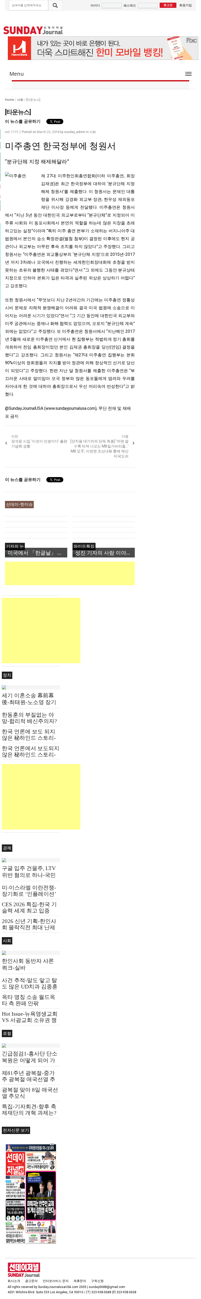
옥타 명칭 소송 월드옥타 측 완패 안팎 (28, 1000)
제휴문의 (80, 1281)
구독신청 (97, 1281)
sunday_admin (74, 132)
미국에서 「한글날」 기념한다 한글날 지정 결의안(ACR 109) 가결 (37, 552)
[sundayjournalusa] (33, 30)
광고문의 (31, 1281)
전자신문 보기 (16, 1130)
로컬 (7, 1033)
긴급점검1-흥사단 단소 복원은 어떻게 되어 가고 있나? (29, 1060)
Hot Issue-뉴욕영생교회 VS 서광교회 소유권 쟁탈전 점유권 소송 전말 (30, 1020)
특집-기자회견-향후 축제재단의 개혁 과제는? (29, 1109)
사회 (20, 99)
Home (9, 99)
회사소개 (14, 1281)
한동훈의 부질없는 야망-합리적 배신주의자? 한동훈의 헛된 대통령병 (30, 721)
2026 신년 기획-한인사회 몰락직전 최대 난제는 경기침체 (29, 927)
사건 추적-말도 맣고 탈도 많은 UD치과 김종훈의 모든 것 (30, 986)
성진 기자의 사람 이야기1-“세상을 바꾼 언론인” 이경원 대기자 (105, 552)
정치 (7, 675)
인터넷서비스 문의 (56, 1281)
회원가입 (185, 5)
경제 (7, 847)
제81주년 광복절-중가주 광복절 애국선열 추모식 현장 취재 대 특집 (29, 1079)
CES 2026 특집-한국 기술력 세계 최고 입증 (29, 907)
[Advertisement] (100, 573)
